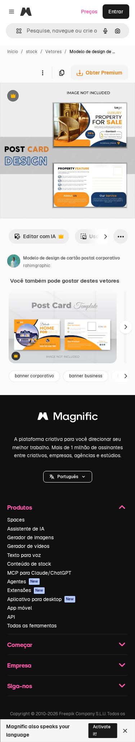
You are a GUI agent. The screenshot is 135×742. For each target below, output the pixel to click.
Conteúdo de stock (29, 564)
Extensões (25, 590)
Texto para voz (24, 555)
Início (12, 52)
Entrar (115, 11)
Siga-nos (19, 686)
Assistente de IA (25, 529)
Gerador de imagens (30, 537)
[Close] (125, 730)
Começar (19, 644)
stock (31, 52)
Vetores (53, 52)
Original (46, 96)
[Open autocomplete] (16, 31)
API (11, 617)
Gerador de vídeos (28, 546)
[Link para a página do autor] (13, 262)
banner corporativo (34, 376)
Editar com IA (35, 238)
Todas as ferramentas (32, 625)
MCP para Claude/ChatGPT (39, 573)
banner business (85, 376)
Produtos (19, 507)
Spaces (15, 519)
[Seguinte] (105, 236)
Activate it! (102, 730)
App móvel (19, 608)
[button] (67, 476)
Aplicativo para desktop (40, 599)
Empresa (19, 665)
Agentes (22, 581)
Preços (89, 11)
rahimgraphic (36, 266)
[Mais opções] (42, 72)
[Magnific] (67, 418)
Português (67, 477)
